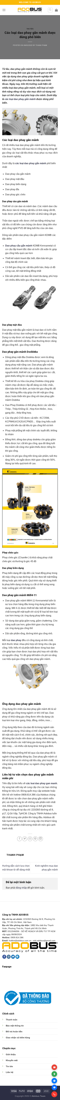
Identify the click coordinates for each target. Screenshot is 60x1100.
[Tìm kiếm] (50, 10)
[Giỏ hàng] (56, 10)
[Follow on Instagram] (9, 957)
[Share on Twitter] (24, 838)
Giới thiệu (11, 1054)
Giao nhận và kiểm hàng (18, 1037)
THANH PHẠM (41, 45)
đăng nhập (21, 887)
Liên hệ (9, 1072)
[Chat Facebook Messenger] (54, 1081)
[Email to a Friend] (30, 838)
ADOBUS (36, 2)
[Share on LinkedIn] (40, 838)
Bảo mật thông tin (15, 1025)
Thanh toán (11, 1019)
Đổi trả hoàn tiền (14, 1031)
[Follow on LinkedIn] (17, 957)
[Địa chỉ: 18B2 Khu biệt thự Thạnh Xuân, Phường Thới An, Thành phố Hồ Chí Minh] (54, 1074)
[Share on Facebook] (19, 838)
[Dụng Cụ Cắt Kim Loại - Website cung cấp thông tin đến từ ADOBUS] (30, 10)
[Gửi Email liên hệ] (54, 1067)
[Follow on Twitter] (13, 957)
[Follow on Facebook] (4, 957)
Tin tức (9, 1066)
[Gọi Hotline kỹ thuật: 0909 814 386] (54, 1094)
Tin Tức (30, 29)
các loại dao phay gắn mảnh (20, 99)
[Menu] (4, 10)
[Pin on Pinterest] (35, 838)
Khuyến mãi (12, 1060)
